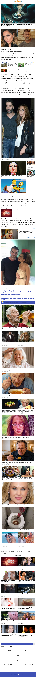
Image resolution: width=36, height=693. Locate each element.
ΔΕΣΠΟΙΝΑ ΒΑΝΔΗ (20, 551)
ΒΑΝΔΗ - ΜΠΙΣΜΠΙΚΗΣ (4, 551)
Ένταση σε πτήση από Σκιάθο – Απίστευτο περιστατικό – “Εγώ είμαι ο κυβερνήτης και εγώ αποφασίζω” (17, 299)
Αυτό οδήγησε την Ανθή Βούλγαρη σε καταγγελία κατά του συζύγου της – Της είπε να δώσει (18, 290)
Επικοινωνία (23, 674)
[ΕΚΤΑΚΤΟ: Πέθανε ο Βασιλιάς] (6, 213)
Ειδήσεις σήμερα (5, 288)
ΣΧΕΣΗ (29, 551)
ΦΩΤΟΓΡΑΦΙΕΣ (3, 553)
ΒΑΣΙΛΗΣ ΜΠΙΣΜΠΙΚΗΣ (12, 551)
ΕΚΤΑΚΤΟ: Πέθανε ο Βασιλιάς (18, 209)
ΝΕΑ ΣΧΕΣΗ (25, 551)
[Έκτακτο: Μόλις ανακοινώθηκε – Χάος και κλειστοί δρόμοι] (26, 588)
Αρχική (12, 674)
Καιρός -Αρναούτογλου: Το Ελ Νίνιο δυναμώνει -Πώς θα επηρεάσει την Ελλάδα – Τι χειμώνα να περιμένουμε (18, 296)
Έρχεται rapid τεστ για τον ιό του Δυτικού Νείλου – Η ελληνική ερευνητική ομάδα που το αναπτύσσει (17, 292)
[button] (18, 14)
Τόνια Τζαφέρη (3, 49)
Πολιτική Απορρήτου (17, 674)
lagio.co (25, 675)
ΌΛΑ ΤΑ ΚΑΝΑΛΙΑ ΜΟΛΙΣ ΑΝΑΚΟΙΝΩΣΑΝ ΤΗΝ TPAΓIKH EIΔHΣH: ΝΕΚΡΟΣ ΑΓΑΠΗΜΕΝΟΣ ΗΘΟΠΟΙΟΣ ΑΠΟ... (26, 635)
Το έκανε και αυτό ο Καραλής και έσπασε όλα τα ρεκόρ (11, 294)
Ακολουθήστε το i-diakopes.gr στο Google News (15, 302)
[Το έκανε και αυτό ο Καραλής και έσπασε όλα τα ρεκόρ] (26, 575)
